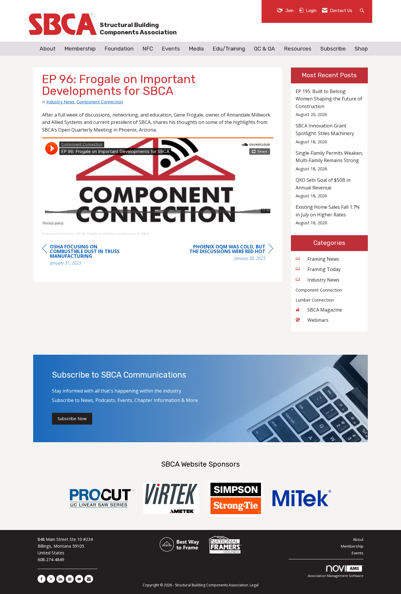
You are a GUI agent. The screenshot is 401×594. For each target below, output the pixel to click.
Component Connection (100, 102)
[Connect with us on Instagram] (70, 579)
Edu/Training (229, 49)
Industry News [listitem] (323, 280)
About (47, 49)
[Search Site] (363, 10)
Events (171, 49)
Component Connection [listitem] (319, 290)
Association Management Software (335, 575)
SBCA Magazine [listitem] (324, 310)
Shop (361, 49)
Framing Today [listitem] (324, 269)
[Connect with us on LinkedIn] (60, 579)
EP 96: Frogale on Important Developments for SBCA (113, 233)
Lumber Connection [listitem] (315, 300)
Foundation (119, 49)
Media (196, 49)
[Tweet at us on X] (51, 579)
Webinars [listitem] (317, 320)
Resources (297, 49)
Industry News (60, 102)
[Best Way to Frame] (179, 544)
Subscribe (333, 49)
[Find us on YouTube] (79, 579)
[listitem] (329, 103)
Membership (80, 49)
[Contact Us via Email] (89, 579)
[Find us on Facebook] (42, 579)
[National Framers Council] (225, 544)
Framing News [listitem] (323, 259)
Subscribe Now (72, 418)
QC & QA (264, 49)
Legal (254, 585)
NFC (147, 49)
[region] (229, 253)
